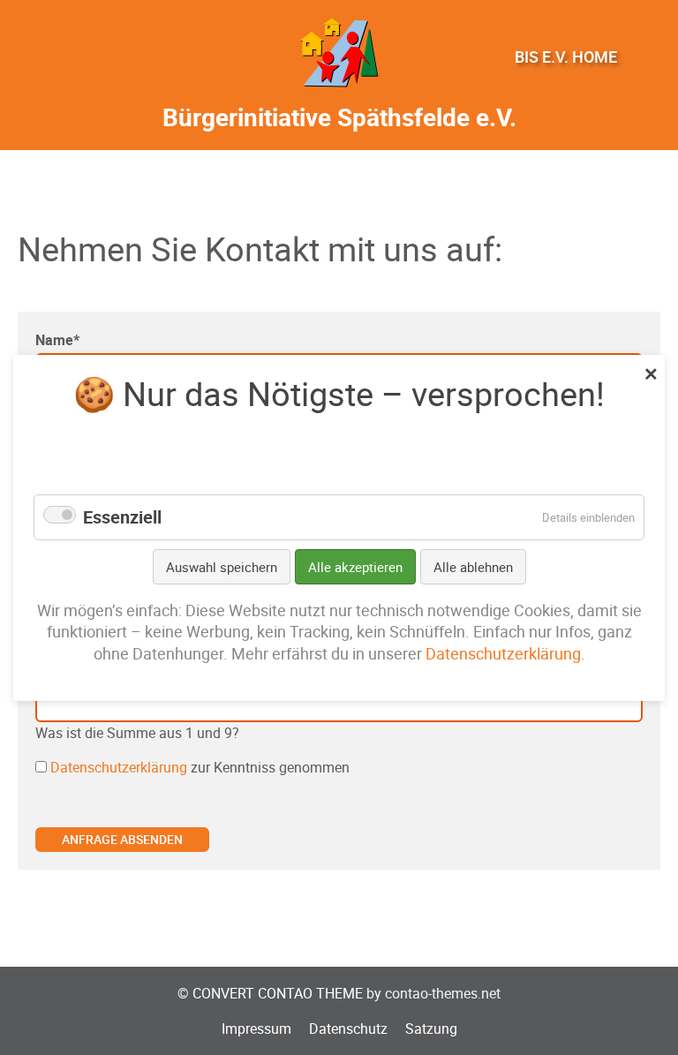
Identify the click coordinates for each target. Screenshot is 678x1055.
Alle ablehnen (473, 566)
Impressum (256, 1028)
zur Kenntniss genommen (200, 767)
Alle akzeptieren (355, 566)
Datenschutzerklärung (118, 767)
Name (57, 340)
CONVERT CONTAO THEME (277, 993)
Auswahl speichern (221, 566)
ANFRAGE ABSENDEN (122, 839)
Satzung (431, 1028)
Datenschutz (348, 1028)
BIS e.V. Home (566, 56)
